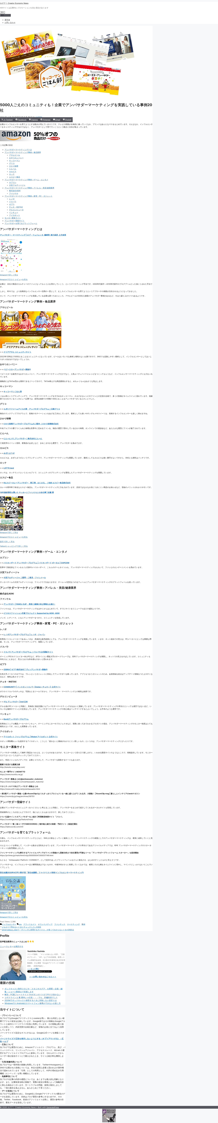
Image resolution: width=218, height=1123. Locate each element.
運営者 (7, 20)
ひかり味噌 (13, 166)
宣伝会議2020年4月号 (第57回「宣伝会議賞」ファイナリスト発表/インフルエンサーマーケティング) (42, 872)
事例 (83, 924)
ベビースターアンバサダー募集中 (17, 369)
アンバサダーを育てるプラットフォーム (21, 223)
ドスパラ (12, 201)
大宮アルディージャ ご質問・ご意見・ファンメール (25, 577)
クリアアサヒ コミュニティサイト (17, 352)
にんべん (12, 169)
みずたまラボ (9, 453)
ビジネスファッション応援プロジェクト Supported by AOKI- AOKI (31, 613)
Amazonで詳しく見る (9, 275)
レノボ (12, 199)
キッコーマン (14, 160)
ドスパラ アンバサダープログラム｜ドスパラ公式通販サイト (28, 652)
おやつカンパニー (16, 158)
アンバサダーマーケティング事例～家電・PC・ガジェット (28, 196)
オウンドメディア (45, 924)
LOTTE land (9, 468)
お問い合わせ (10, 22)
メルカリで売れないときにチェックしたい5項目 (21, 927)
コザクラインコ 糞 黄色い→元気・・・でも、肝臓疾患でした (31, 997)
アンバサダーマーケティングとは (18, 149)
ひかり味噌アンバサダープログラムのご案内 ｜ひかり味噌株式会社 (31, 424)
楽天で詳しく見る (7, 541)
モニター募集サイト (13, 218)
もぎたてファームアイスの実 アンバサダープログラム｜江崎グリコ (32, 409)
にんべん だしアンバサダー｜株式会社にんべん (23, 438)
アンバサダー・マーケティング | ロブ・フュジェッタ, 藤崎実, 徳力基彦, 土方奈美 (33, 235)
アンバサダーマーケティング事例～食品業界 (23, 152)
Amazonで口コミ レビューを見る (14, 279)
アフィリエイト (29, 924)
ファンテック (59, 924)
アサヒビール (14, 155)
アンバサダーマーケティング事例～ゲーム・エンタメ (26, 180)
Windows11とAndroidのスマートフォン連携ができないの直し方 (33, 1003)
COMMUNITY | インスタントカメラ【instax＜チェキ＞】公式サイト (32, 687)
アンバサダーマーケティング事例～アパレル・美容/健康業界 (29, 188)
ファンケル (13, 193)
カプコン (12, 182)
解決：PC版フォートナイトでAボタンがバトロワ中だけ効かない (33, 994)
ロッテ (12, 174)
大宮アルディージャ (17, 185)
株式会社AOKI (14, 190)
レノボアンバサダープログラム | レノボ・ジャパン (24, 634)
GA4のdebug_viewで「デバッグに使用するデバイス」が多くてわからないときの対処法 (38, 930)
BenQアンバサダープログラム (16, 719)
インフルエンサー (9, 924)
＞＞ (33, 969)
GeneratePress (52, 1107)
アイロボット (14, 215)
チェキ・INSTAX (16, 207)
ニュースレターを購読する (11, 946)
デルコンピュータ (16, 210)
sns (20, 924)
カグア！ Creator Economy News (14, 3)
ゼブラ (12, 204)
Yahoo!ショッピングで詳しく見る (14, 546)
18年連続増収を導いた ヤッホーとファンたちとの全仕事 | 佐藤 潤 (27, 492)
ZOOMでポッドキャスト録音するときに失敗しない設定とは (31, 1000)
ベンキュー (13, 212)
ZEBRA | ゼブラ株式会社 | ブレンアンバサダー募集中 (26, 669)
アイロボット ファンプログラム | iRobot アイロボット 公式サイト (31, 736)
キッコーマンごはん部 (13, 391)
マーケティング (73, 924)
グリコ (12, 163)
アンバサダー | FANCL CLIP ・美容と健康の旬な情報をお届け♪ (29, 604)
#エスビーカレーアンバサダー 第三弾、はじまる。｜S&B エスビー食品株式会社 (37, 483)
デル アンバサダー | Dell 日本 (16, 702)
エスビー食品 (14, 177)
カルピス (12, 171)
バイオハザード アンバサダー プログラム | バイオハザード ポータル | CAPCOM (36, 563)
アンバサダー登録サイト (15, 221)
